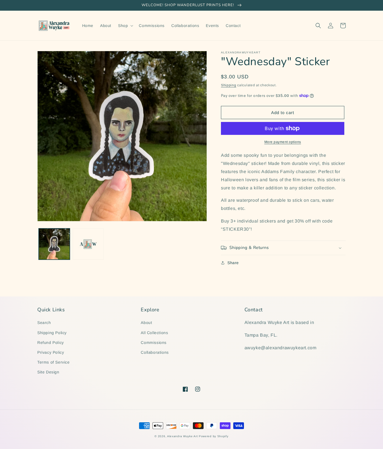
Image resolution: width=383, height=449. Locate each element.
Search (44, 322)
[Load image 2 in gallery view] (88, 244)
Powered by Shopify (214, 436)
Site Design (48, 372)
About (146, 322)
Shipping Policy (52, 332)
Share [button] (233, 262)
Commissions (154, 342)
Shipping (228, 85)
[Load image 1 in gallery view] (54, 244)
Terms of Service (53, 362)
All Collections (154, 332)
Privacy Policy (50, 352)
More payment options (282, 142)
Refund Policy (50, 342)
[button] (125, 25)
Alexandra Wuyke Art (182, 436)
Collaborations (155, 352)
